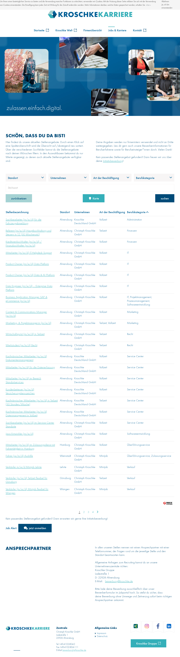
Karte (95, 198)
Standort (65, 212)
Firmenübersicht (92, 30)
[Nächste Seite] (97, 512)
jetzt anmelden (37, 528)
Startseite (39, 30)
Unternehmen (82, 212)
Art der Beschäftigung (112, 212)
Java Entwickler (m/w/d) (19, 433)
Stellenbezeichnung (17, 212)
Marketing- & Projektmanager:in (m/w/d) (28, 323)
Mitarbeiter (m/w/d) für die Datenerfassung (30, 367)
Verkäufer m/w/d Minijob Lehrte (24, 467)
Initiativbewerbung (113, 161)
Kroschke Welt (64, 30)
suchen (165, 198)
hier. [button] (148, 5)
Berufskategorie (136, 212)
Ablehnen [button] (165, 2)
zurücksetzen (18, 198)
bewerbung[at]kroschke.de (74, 650)
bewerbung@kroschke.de (119, 581)
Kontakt (138, 30)
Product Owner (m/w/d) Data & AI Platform (30, 275)
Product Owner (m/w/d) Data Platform (27, 264)
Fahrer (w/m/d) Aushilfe (19, 456)
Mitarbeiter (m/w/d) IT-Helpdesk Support (29, 252)
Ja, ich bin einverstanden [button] (167, 6)
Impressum (101, 633)
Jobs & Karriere (117, 30)
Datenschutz (102, 636)
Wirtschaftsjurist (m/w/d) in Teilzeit (25, 334)
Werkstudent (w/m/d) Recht (21, 345)
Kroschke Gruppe (146, 643)
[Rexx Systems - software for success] (167, 503)
